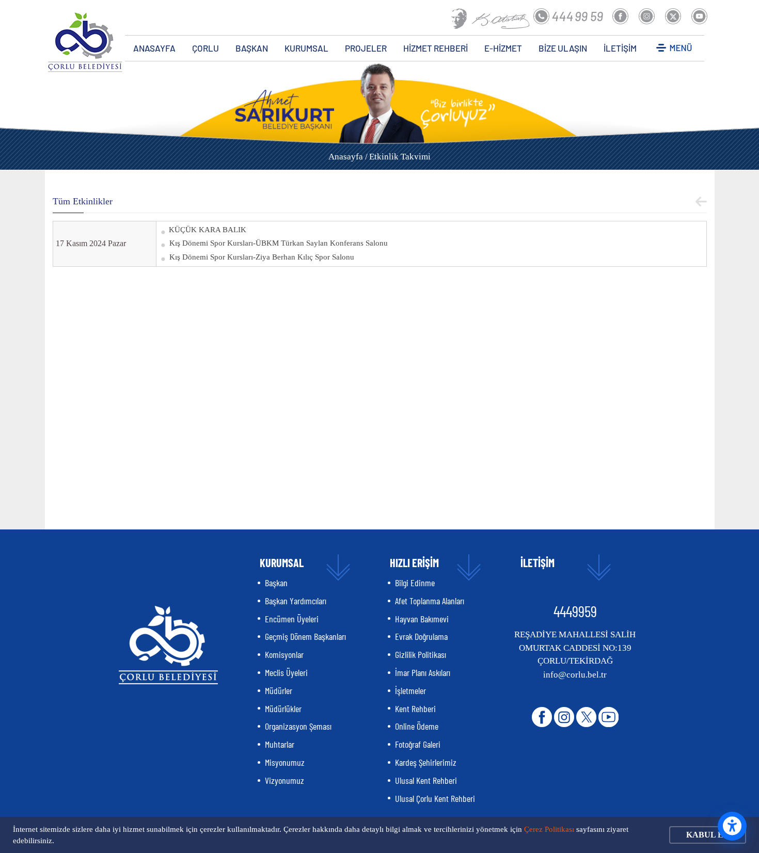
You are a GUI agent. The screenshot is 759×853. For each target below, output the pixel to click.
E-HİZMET (503, 48)
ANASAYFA (154, 48)
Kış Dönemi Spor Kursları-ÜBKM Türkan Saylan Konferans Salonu (278, 243)
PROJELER (366, 48)
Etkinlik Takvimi (400, 157)
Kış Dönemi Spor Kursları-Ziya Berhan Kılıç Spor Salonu (261, 257)
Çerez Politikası (549, 829)
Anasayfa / (348, 157)
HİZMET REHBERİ (435, 48)
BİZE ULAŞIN (563, 48)
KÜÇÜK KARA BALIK (207, 230)
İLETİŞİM (620, 48)
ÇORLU (205, 48)
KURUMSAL (306, 48)
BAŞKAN (251, 48)
